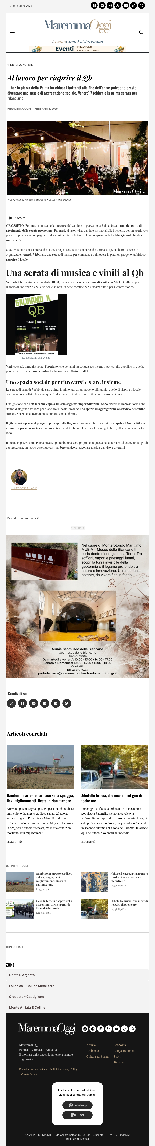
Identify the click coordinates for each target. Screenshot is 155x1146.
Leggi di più (14, 842)
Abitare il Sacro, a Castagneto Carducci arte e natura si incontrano (129, 877)
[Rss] (117, 5)
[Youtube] (125, 5)
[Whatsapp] (141, 5)
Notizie (28, 64)
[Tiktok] (133, 5)
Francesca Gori (24, 488)
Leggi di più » (44, 889)
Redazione (25, 1069)
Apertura (14, 64)
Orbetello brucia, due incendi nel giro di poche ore (111, 798)
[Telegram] (102, 5)
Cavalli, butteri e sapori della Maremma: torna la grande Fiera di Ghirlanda (54, 904)
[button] (11, 703)
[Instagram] (110, 5)
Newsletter (39, 1069)
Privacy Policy (70, 1069)
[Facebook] (94, 5)
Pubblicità (53, 1069)
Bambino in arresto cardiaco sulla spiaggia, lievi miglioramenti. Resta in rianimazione (40, 798)
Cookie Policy (29, 1074)
